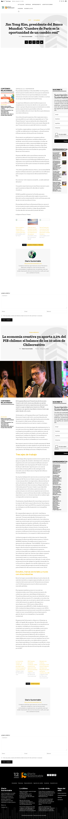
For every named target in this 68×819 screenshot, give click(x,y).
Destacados (4, 104)
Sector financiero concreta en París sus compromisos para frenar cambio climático (45, 231)
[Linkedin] (41, 42)
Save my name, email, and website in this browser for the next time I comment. (22, 315)
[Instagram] (62, 1)
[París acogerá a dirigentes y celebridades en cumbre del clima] (21, 222)
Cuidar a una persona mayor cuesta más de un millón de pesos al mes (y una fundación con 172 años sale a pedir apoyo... (46, 801)
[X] (64, 1)
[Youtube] (66, 1)
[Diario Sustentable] (33, 254)
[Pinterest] (34, 42)
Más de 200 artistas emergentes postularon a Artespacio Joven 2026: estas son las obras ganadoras (27, 802)
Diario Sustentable (27, 36)
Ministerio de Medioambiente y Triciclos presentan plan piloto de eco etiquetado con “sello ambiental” (51, 285)
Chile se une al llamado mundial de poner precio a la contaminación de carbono (32, 231)
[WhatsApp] (37, 42)
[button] (18, 11)
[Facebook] (60, 1)
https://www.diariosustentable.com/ (33, 263)
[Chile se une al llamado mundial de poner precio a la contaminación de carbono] (33, 222)
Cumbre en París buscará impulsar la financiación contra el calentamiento (17, 284)
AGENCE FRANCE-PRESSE (35, 245)
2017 (29, 20)
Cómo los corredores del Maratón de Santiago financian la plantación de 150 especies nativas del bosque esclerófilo (47, 808)
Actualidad (37, 20)
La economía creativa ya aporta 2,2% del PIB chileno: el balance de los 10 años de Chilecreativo (57, 156)
